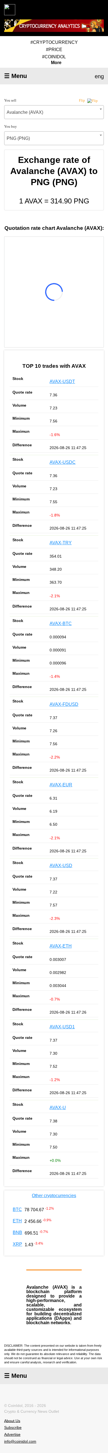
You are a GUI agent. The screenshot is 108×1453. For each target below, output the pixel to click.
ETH (17, 1220)
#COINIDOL (54, 56)
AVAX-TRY (61, 542)
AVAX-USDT (62, 381)
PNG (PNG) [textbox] (18, 138)
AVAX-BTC (61, 623)
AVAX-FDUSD (64, 704)
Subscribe (13, 1427)
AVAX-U (58, 1107)
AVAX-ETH (61, 946)
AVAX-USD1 (62, 1026)
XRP (17, 1244)
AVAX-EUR (61, 784)
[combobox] (54, 112)
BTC (17, 1209)
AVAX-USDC (63, 462)
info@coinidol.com (20, 1441)
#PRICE (54, 49)
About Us (12, 1420)
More (56, 63)
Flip (82, 100)
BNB (17, 1232)
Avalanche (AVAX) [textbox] (25, 112)
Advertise (12, 1434)
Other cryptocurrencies (54, 1195)
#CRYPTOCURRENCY (54, 42)
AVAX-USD (61, 865)
